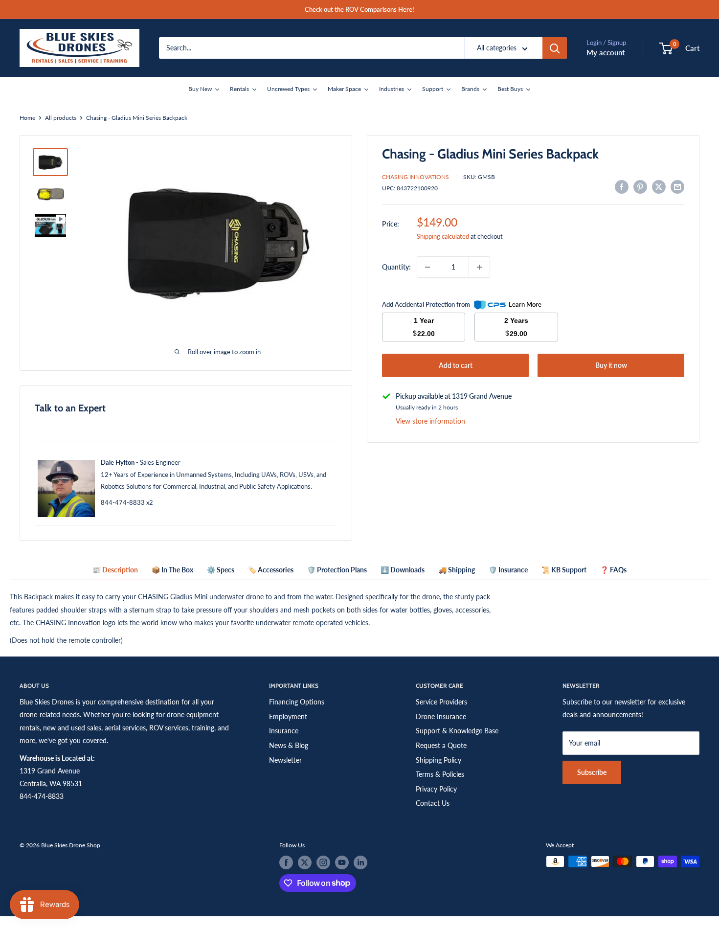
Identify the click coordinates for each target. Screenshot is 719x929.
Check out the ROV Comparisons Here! (359, 9)
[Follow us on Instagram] (323, 862)
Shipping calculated (443, 236)
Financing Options (296, 702)
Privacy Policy (436, 789)
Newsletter (285, 760)
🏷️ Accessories (270, 570)
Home (27, 117)
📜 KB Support (563, 570)
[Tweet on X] (659, 187)
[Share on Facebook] (622, 187)
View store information (430, 421)
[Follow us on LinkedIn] (360, 862)
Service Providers (441, 702)
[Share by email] (677, 187)
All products (60, 117)
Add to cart (455, 365)
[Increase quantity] (479, 267)
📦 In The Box (172, 570)
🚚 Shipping (456, 570)
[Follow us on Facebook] (286, 862)
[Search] (554, 48)
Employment (288, 716)
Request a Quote (441, 745)
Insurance (283, 730)
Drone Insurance (441, 716)
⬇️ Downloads (403, 570)
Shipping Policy (438, 760)
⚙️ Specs (220, 570)
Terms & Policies (440, 774)
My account (605, 52)
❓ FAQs (613, 570)
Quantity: (396, 267)
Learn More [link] (525, 304)
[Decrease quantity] (427, 267)
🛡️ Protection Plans (337, 570)
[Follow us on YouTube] (342, 862)
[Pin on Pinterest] (640, 187)
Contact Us (432, 803)
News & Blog (288, 745)
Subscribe (592, 772)
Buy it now (611, 365)
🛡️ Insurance (508, 570)
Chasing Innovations (415, 177)
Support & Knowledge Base (457, 730)
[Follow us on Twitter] (305, 862)
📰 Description (115, 570)
